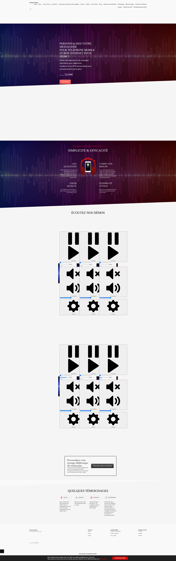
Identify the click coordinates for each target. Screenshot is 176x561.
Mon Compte (94, 4)
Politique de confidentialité (109, 4)
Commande (54, 4)
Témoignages (121, 4)
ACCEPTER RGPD (120, 558)
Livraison (88, 4)
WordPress (36, 542)
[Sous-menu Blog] (41, 4)
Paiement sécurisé (127, 7)
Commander (65, 82)
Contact (82, 4)
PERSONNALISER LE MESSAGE (102, 466)
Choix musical (46, 4)
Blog (40, 4)
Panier (100, 4)
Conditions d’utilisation (141, 4)
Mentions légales (130, 4)
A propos (120, 7)
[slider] (65, 262)
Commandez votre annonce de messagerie (68, 4)
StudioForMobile (33, 2)
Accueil (35, 4)
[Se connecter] (30, 9)
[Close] (2, 551)
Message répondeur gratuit (140, 7)
